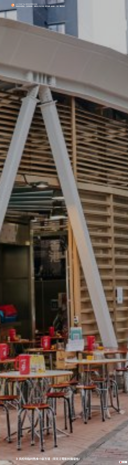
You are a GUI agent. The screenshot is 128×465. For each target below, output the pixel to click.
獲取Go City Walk (39, 6)
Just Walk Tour (21, 4)
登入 (58, 6)
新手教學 (47, 6)
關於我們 (62, 6)
